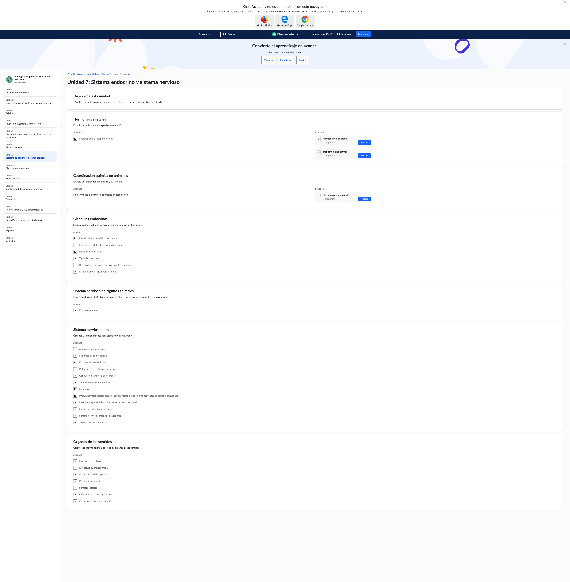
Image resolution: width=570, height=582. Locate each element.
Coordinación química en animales (100, 176)
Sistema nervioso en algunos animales (103, 291)
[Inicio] (68, 74)
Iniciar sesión (344, 34)
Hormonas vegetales (89, 119)
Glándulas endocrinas (90, 219)
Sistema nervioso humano (94, 330)
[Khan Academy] (285, 34)
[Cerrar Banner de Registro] (565, 44)
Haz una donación (320, 34)
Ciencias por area (81, 74)
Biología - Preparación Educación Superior (111, 74)
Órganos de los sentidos (92, 442)
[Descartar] (565, 2)
